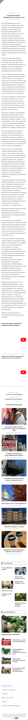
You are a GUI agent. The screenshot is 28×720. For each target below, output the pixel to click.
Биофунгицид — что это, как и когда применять (19, 640)
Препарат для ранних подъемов (20, 577)
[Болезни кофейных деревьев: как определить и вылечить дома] (6, 652)
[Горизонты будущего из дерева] (14, 516)
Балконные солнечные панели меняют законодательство (14, 479)
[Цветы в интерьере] (7, 585)
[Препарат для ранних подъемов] (20, 571)
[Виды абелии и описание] (14, 624)
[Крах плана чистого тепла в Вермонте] (14, 493)
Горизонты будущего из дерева (14, 526)
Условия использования (8, 689)
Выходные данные (7, 685)
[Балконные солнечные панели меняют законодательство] (14, 468)
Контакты (4, 701)
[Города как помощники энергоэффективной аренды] (14, 443)
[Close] (2, 2)
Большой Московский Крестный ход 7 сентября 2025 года (18, 669)
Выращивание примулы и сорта (20, 582)
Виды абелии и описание (10, 634)
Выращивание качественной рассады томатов (18, 660)
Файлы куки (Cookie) (7, 697)
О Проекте (4, 693)
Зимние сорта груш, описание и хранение (20, 604)
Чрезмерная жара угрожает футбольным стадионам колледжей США (14, 428)
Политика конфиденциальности (11, 705)
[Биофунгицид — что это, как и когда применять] (6, 642)
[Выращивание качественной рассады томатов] (6, 661)
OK (16, 718)
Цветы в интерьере (7, 590)
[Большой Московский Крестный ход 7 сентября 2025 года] (6, 670)
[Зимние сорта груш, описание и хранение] (20, 597)
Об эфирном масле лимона (7, 594)
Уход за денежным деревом (7, 568)
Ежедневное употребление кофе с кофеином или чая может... (14, 550)
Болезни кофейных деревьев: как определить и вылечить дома (19, 652)
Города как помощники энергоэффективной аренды (14, 454)
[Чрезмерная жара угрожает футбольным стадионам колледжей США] (14, 416)
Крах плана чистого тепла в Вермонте (14, 503)
